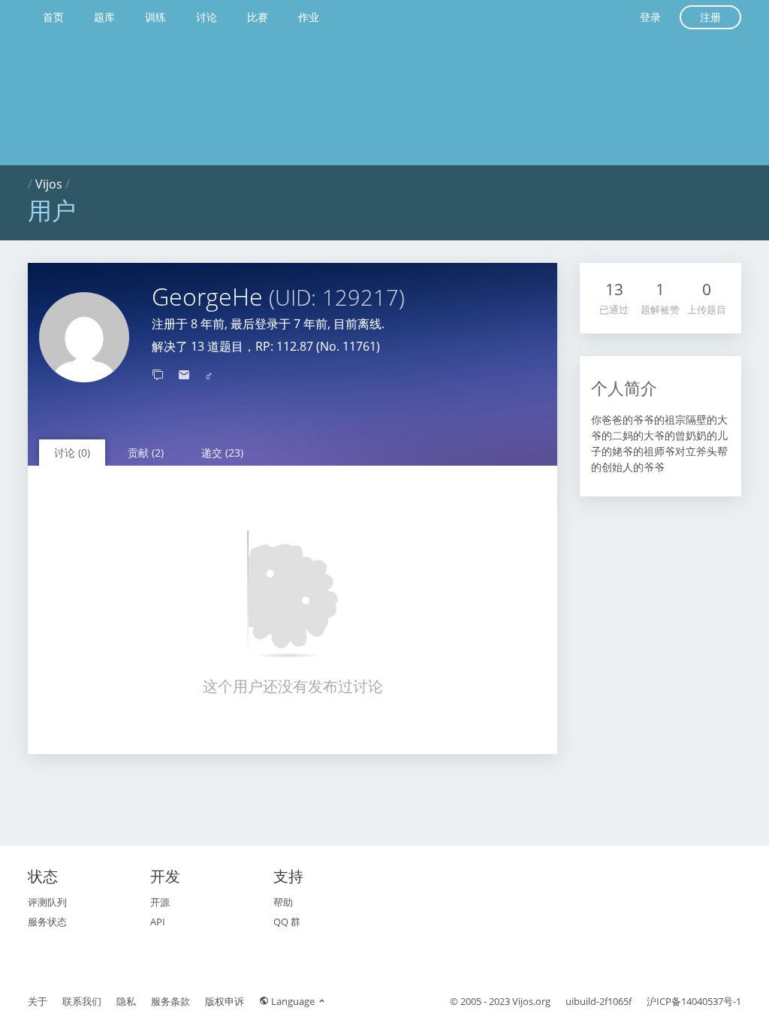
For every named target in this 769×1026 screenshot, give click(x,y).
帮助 (283, 902)
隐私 (126, 1001)
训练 (155, 17)
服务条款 (170, 1001)
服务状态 (47, 921)
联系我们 (81, 1001)
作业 (308, 17)
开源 (160, 902)
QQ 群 (286, 921)
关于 (37, 1001)
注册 (710, 17)
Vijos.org (531, 1001)
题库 (104, 17)
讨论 (206, 17)
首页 (53, 17)
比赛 (257, 17)
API (157, 921)
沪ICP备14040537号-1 (694, 1001)
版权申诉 (224, 1001)
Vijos (48, 184)
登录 (650, 17)
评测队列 (47, 902)
